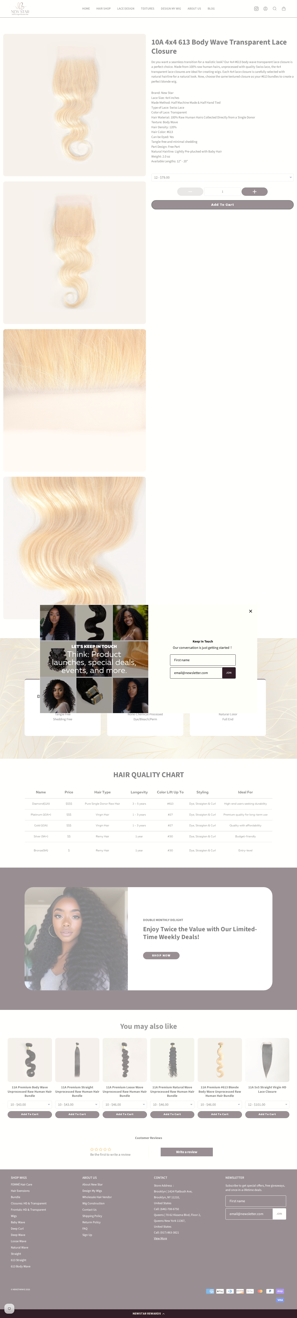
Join (229, 673)
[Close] (251, 611)
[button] (148, 1313)
